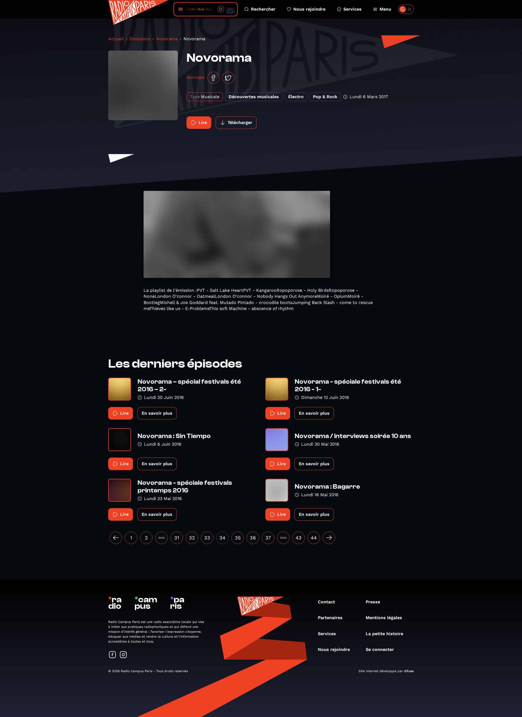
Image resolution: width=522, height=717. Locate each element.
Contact (326, 601)
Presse (373, 601)
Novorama (167, 38)
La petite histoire (384, 633)
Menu (385, 9)
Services (352, 9)
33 (207, 538)
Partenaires (330, 617)
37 (268, 538)
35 (238, 538)
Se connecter (380, 649)
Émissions (139, 38)
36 (253, 538)
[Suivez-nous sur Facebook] (112, 655)
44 (314, 538)
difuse (409, 671)
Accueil (116, 38)
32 (192, 538)
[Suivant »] (329, 538)
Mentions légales (384, 617)
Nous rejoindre (309, 9)
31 (176, 538)
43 (299, 538)
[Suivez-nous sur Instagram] (123, 655)
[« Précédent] (116, 538)
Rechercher (263, 9)
